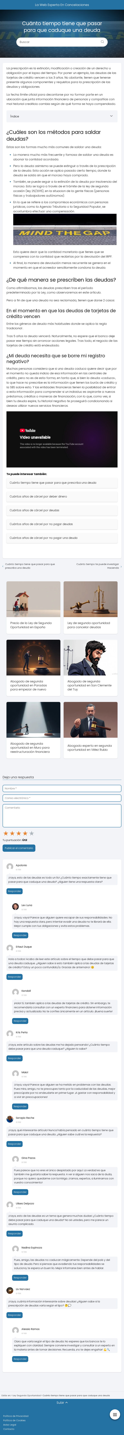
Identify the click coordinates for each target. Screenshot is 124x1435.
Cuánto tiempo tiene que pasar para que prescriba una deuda (30, 565)
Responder (14, 891)
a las (18, 869)
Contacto (8, 1429)
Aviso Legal (9, 1424)
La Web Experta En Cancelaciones (62, 5)
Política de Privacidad (15, 1416)
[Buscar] (101, 41)
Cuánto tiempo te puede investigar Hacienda (97, 565)
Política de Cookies (14, 1420)
